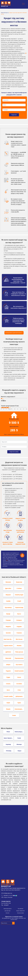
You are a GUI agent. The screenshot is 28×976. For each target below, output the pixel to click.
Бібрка (8, 664)
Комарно (19, 620)
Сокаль (8, 684)
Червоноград (19, 607)
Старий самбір (8, 696)
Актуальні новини (20, 913)
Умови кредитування (7, 908)
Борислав (19, 582)
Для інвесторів (7, 910)
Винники (8, 582)
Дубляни (8, 652)
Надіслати (14, 115)
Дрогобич (8, 588)
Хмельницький (19, 732)
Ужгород (8, 751)
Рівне (8, 732)
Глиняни (19, 633)
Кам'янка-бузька (8, 639)
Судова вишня (8, 645)
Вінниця (19, 744)
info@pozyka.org (7, 893)
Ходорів (19, 626)
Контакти (7, 913)
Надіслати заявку (14, 452)
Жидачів (8, 626)
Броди (8, 614)
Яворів (8, 709)
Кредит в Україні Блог (20, 910)
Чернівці (8, 744)
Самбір (8, 601)
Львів (14, 715)
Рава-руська (19, 652)
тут (26, 53)
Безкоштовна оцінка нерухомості (14, 332)
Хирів (8, 703)
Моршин (8, 595)
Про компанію (20, 908)
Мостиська (19, 639)
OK (13, 923)
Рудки (8, 677)
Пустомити (19, 664)
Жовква (19, 645)
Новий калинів (19, 671)
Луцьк (19, 751)
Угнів (19, 690)
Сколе (19, 677)
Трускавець (8, 607)
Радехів (8, 671)
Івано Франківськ (8, 738)
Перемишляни (19, 658)
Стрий (19, 601)
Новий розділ (19, 595)
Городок (8, 620)
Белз (8, 690)
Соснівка (19, 684)
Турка (19, 703)
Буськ (19, 614)
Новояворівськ (19, 709)
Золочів (8, 633)
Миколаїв (8, 658)
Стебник (19, 588)
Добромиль (19, 696)
